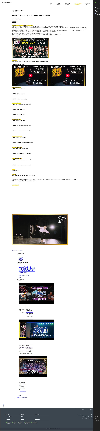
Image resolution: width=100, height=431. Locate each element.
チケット (96, 418)
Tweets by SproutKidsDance (22, 397)
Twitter (86, 417)
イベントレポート (78, 4)
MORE (20, 277)
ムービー (88, 4)
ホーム (51, 4)
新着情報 (58, 4)
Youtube (91, 417)
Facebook (97, 426)
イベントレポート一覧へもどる (17, 250)
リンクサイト (82, 409)
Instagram (97, 424)
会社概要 (91, 409)
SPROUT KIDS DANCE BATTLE (6, 2)
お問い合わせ (97, 420)
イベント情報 (67, 4)
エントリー (96, 416)
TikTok (99, 428)
